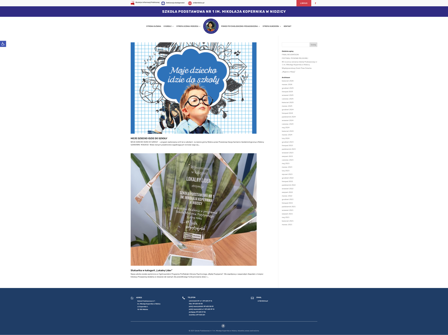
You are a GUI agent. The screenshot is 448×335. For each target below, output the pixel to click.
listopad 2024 (287, 113)
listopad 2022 (287, 181)
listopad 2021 (287, 203)
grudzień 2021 (288, 199)
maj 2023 (285, 163)
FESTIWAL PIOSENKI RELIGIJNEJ (295, 58)
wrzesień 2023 (287, 153)
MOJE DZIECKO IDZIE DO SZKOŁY (149, 138)
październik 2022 (289, 185)
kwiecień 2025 (288, 102)
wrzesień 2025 (287, 95)
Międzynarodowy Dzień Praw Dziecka (297, 68)
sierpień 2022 (287, 192)
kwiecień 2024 (288, 131)
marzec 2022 (287, 196)
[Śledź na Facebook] (315, 3)
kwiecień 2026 (288, 81)
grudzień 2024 (288, 109)
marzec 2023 (287, 167)
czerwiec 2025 (287, 99)
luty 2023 (285, 171)
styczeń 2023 (287, 174)
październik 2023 (289, 149)
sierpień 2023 (287, 156)
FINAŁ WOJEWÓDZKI (290, 55)
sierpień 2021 (287, 214)
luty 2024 (285, 138)
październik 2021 (289, 207)
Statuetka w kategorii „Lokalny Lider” (151, 270)
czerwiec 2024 (287, 124)
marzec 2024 (287, 135)
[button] (3, 44)
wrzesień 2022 (287, 189)
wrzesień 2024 (287, 120)
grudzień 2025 (288, 88)
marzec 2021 (287, 224)
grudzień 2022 (288, 178)
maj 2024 (285, 127)
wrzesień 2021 (287, 210)
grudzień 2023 (288, 142)
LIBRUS (304, 3)
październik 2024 (289, 117)
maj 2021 (285, 217)
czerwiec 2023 (287, 160)
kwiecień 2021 (288, 221)
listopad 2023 (287, 145)
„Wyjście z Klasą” (288, 72)
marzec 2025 (287, 106)
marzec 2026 (287, 84)
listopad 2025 (287, 92)
